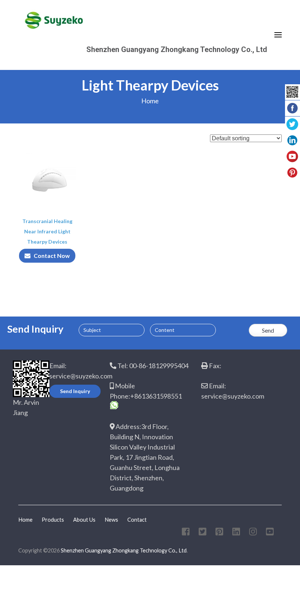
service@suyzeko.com (80, 376)
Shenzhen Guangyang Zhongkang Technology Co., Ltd (176, 49)
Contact (137, 520)
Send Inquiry (75, 391)
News (111, 520)
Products (53, 520)
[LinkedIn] (236, 533)
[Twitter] (202, 533)
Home (150, 101)
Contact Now (52, 255)
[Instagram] (253, 533)
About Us (84, 520)
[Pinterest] (219, 533)
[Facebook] (186, 533)
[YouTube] (270, 533)
